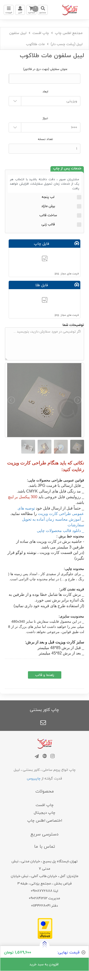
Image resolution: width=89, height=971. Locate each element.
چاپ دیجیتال (44, 812)
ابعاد (45, 91)
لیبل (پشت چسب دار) (67, 44)
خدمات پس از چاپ (67, 168)
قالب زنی (48, 224)
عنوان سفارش (45, 69)
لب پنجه (48, 197)
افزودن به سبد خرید (44, 964)
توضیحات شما (73, 325)
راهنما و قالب (44, 675)
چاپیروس (34, 778)
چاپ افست (40, 33)
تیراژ (45, 118)
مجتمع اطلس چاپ (69, 33)
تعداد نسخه (45, 139)
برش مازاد (48, 206)
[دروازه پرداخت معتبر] (45, 928)
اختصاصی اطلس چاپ (44, 820)
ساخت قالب (48, 215)
